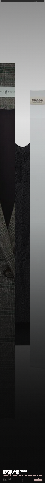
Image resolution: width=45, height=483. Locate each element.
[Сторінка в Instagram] (36, 1)
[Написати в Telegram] (34, 1)
